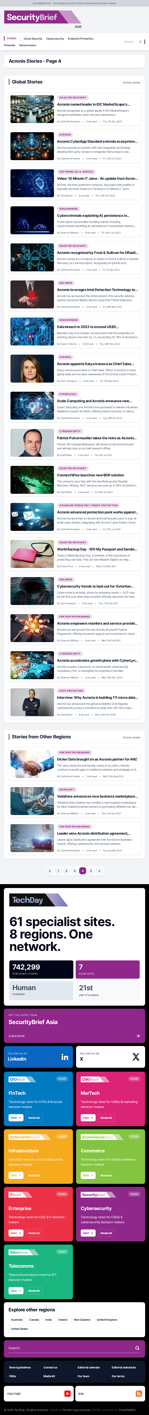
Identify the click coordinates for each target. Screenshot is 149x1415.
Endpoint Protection (80, 38)
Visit (13, 1117)
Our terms (118, 1376)
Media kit (34, 1117)
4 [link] (83, 870)
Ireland (62, 1319)
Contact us (50, 1367)
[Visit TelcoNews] (30, 1252)
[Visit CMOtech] (102, 1079)
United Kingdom (107, 1319)
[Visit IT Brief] (30, 1195)
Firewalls (9, 45)
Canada (34, 1319)
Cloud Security (33, 38)
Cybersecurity (55, 38)
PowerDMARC (127, 1410)
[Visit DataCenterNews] (30, 1137)
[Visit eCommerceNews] (102, 1137)
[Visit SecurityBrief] (102, 1195)
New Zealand (82, 1319)
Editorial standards (124, 1367)
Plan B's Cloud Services (76, 1410)
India (49, 1319)
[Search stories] (137, 1348)
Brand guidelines (20, 1367)
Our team (83, 1376)
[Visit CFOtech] (30, 1079)
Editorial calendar (89, 1367)
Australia (17, 1319)
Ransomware (27, 45)
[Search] (140, 41)
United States (19, 1328)
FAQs (12, 1376)
